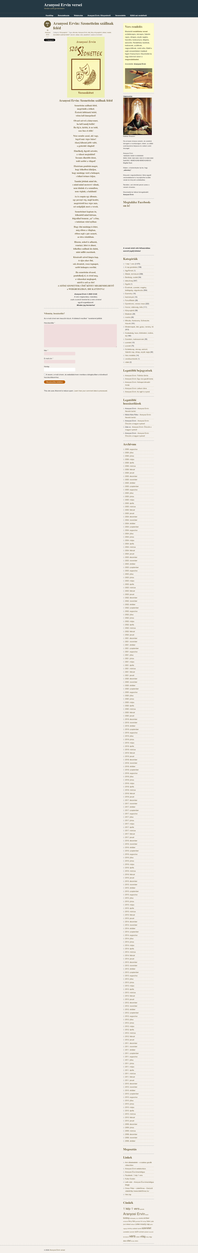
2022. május (129, 621)
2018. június (129, 780)
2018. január (129, 796)
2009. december (131, 1124)
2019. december (131, 719)
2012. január (129, 1039)
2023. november (131, 560)
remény (129, 1228)
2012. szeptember (132, 1012)
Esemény (128, 293)
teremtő (151, 1232)
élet (89, 32)
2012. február (130, 1036)
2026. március (130, 466)
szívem (146, 1232)
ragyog (125, 1228)
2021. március (130, 668)
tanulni (73, 35)
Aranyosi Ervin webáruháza (135, 1168)
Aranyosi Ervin (82, 32)
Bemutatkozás (63, 15)
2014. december (131, 921)
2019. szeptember (132, 729)
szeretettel (126, 1232)
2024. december (131, 516)
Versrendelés (120, 15)
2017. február (130, 834)
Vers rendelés (130, 355)
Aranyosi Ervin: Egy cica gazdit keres (139, 378)
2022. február (130, 631)
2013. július (129, 979)
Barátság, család (131, 277)
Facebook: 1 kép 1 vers (134, 1175)
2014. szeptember (132, 931)
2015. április (129, 908)
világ (142, 1236)
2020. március (130, 709)
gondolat (137, 1221)
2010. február (130, 1117)
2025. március (130, 506)
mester (109, 32)
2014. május (129, 945)
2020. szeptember (132, 688)
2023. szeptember (132, 567)
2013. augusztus (131, 975)
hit (141, 1221)
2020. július (129, 695)
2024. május (129, 540)
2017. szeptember (132, 810)
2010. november (131, 1087)
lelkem (133, 1224)
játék (152, 1221)
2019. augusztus (131, 732)
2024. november (131, 520)
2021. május (129, 661)
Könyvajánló (63, 32)
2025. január (129, 513)
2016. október (130, 847)
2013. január (129, 999)
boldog (126, 1217)
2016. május (129, 864)
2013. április (129, 989)
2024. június (129, 537)
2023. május (129, 580)
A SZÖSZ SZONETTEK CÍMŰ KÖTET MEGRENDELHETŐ (86, 285)
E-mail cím (48, 358)
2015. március (130, 911)
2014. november (131, 925)
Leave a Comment (96, 35)
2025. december (131, 476)
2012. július (129, 1019)
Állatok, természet (132, 274)
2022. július (129, 614)
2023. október (130, 564)
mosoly (143, 1224)
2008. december (131, 1134)
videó (127, 362)
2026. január (129, 472)
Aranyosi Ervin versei (63, 5)
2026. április (129, 462)
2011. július (129, 1060)
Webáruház (78, 15)
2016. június (129, 861)
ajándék (142, 1209)
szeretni (132, 1232)
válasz (78, 35)
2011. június (129, 1063)
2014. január (129, 958)
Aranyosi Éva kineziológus (135, 1172)
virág (147, 1237)
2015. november (131, 884)
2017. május (129, 823)
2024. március (130, 547)
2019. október (130, 726)
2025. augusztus (131, 489)
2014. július (129, 938)
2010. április (129, 1110)
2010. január (129, 1120)
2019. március (130, 749)
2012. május (129, 1026)
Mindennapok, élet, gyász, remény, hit (139, 326)
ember (146, 1217)
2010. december (131, 1083)
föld (133, 1221)
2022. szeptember (132, 607)
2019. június (129, 739)
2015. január (129, 918)
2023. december (131, 557)
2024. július (129, 533)
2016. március (130, 871)
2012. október (130, 1009)
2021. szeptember (132, 648)
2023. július (129, 574)
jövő (124, 1224)
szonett (128, 346)
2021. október (130, 645)
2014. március (130, 952)
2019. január (129, 756)
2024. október (130, 523)
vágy (150, 1237)
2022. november (131, 601)
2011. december (131, 1043)
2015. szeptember (132, 891)
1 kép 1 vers (129, 264)
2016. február (130, 874)
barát (146, 1214)
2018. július (129, 776)
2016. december (131, 840)
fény (92, 32)
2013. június (129, 982)
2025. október (130, 483)
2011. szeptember (132, 1053)
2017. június (129, 820)
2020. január (129, 715)
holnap (144, 1221)
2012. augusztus (131, 1016)
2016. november (131, 844)
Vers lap (128, 1194)
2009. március (130, 1131)
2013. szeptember (132, 972)
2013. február (130, 996)
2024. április (129, 543)
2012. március (130, 1033)
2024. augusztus (131, 530)
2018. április (129, 786)
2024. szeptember (132, 526)
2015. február (130, 915)
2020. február (130, 712)
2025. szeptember (132, 486)
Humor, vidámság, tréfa (134, 307)
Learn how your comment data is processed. (90, 390)
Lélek (137, 1224)
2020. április (129, 705)
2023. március (130, 587)
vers (81, 35)
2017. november (131, 803)
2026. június (129, 456)
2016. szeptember (132, 850)
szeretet (128, 342)
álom (125, 1241)
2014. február (130, 955)
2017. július (129, 817)
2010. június (129, 1104)
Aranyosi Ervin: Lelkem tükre (136, 388)
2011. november (131, 1046)
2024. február (130, 550)
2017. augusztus (131, 813)
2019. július (129, 736)
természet (126, 1237)
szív (137, 1231)
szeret (139, 1228)
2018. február (130, 793)
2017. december (131, 800)
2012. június (129, 1023)
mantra (127, 317)
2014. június (129, 942)
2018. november (131, 763)
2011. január (129, 1080)
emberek (125, 1221)
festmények (129, 297)
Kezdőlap (49, 15)
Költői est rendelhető (138, 15)
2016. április (129, 867)
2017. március (130, 830)
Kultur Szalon (130, 1178)
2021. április (129, 665)
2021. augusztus (131, 651)
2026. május (129, 459)
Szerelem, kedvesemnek (134, 339)
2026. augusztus (131, 449)
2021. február (130, 672)
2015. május (129, 904)
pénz (151, 1224)
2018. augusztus (131, 773)
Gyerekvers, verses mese (135, 303)
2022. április (129, 624)
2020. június (129, 699)
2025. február (130, 510)
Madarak (128, 314)
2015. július (129, 898)
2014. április (129, 948)
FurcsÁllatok (129, 300)
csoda (141, 1218)
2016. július (129, 857)
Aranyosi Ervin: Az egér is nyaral (137, 391)
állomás (75, 32)
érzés (132, 1241)
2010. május (129, 1107)
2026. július (129, 452)
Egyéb (127, 284)
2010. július (129, 1100)
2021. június (129, 658)
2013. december (131, 962)
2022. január (129, 634)
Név (46, 350)
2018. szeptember (132, 769)
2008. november (131, 1137)
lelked (104, 32)
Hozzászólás (49, 323)
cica (137, 1218)
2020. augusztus (131, 692)
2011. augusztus (131, 1056)
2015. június (129, 901)
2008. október (130, 1141)
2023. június (129, 577)
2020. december (131, 678)
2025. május (129, 499)
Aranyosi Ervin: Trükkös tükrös (136, 375)
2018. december (131, 759)
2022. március (130, 628)
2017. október (130, 807)
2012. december (131, 1002)
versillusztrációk (131, 359)
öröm (136, 1241)
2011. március (130, 1073)
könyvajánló (98, 32)
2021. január (129, 675)
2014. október (130, 928)
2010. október (130, 1090)
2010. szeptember (132, 1093)
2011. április (129, 1070)
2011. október (130, 1050)
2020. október (130, 685)
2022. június (129, 618)
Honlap (46, 366)
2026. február (130, 469)
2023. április (129, 584)
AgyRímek (129, 270)
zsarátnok (87, 35)
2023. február (130, 591)
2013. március (130, 992)
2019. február (130, 753)
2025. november (131, 479)
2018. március (130, 790)
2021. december (131, 638)
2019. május (129, 742)
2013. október (130, 969)
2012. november (131, 1006)
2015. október (130, 888)
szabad (135, 1228)
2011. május (129, 1066)
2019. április (129, 746)
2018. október (130, 766)
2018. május (129, 783)
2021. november (131, 641)
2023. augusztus (131, 570)
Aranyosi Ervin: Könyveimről (99, 15)
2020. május (129, 702)
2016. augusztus (131, 854)
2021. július (129, 655)
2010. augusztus (131, 1097)
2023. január (129, 594)
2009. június (129, 1127)
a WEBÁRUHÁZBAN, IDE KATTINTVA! (86, 289)
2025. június (129, 496)
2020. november (131, 682)
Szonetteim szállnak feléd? (61, 35)
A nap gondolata (131, 267)
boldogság (132, 1218)
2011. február (130, 1077)
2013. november (131, 965)
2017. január (129, 837)
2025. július (129, 493)
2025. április (129, 503)
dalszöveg (129, 280)
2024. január (129, 553)
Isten (149, 1221)
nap (148, 1224)
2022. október (130, 604)
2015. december (131, 881)
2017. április (129, 827)
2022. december (131, 597)
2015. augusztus (131, 894)
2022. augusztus (131, 611)
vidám (138, 1237)
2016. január (129, 877)
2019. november (131, 722)
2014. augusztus (131, 935)
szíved (141, 1232)
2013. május (129, 985)
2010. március (130, 1114)
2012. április (129, 1029)
